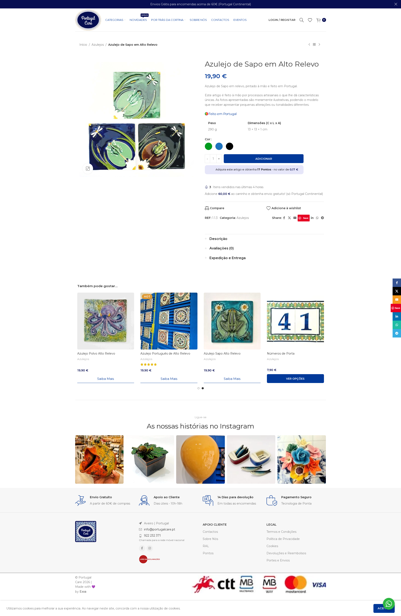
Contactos (210, 532)
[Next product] (319, 44)
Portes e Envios (278, 560)
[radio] (208, 146)
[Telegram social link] (322, 218)
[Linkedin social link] (312, 218)
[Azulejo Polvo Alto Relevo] (105, 321)
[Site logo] (88, 19)
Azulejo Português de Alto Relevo (165, 353)
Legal (271, 524)
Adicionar (263, 158)
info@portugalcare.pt (159, 529)
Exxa (83, 591)
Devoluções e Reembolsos (286, 553)
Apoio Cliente (215, 524)
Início (83, 45)
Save (305, 218)
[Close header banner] (395, 4)
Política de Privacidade (283, 539)
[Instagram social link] (150, 548)
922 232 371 (152, 535)
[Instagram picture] (99, 459)
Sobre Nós (210, 539)
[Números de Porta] (295, 321)
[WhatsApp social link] (317, 218)
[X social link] (289, 218)
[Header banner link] (200, 4)
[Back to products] (314, 44)
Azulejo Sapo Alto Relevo (222, 353)
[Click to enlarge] (88, 168)
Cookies (272, 546)
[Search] (301, 20)
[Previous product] (309, 44)
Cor (207, 139)
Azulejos (98, 45)
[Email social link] (295, 218)
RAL (206, 546)
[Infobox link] (105, 500)
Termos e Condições (281, 532)
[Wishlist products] (310, 20)
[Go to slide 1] (198, 388)
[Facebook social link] (284, 218)
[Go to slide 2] (203, 388)
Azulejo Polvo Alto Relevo (96, 353)
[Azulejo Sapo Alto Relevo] (232, 321)
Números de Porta (280, 353)
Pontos (208, 553)
